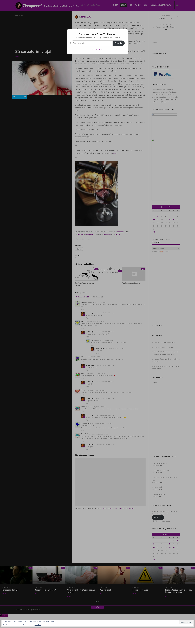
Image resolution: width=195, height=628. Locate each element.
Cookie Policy (38, 625)
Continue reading (97, 49)
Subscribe (118, 43)
